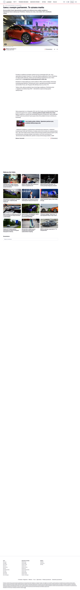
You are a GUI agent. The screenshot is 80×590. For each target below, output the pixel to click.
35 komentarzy (49, 49)
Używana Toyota (24, 573)
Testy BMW (4, 563)
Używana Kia (24, 568)
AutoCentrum (42, 563)
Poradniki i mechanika (23, 1)
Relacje (55, 1)
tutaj (25, 587)
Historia (44, 1)
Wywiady (49, 1)
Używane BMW (24, 563)
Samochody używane (34, 1)
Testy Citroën (5, 564)
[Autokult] (10, 2)
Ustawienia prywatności (57, 579)
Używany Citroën (24, 564)
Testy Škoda (5, 572)
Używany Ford (24, 565)
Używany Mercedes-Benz (25, 569)
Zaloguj (72, 1)
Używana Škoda (24, 572)
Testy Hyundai (5, 567)
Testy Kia (4, 568)
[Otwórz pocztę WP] (64, 2)
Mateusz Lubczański (10, 48)
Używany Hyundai (24, 567)
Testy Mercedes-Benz (6, 569)
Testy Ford (4, 565)
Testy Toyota (5, 573)
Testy (14, 1)
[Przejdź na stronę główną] (4, 2)
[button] (67, 2)
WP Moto (41, 564)
